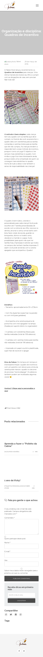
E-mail (7, 551)
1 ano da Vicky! (12, 480)
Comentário (9, 518)
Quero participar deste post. (15, 539)
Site (5, 560)
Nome (7, 543)
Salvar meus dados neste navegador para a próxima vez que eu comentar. (20, 572)
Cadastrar (21, 600)
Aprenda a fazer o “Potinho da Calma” (20, 444)
